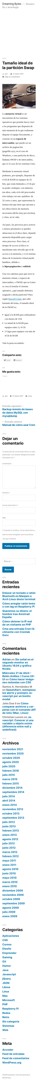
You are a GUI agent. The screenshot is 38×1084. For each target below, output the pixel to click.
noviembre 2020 (13, 753)
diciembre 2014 (12, 787)
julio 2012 (8, 843)
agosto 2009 (10, 907)
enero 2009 (9, 916)
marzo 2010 (10, 882)
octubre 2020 (11, 757)
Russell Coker (14, 298)
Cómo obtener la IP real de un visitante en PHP (17, 623)
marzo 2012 (9, 852)
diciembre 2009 (12, 890)
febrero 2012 (10, 856)
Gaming (7, 957)
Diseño (6, 948)
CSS (5, 940)
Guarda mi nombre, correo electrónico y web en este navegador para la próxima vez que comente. (18, 534)
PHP (5, 1004)
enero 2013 (9, 834)
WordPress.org (11, 1062)
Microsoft (8, 1000)
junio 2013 (9, 826)
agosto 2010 (10, 869)
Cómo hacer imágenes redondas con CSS (18, 681)
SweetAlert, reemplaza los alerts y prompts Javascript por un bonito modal (19, 694)
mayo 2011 (9, 860)
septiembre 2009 (13, 903)
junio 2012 (9, 847)
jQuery (6, 978)
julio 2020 (8, 766)
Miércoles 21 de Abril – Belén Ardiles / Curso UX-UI (18, 676)
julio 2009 (8, 911)
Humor (6, 965)
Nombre (6, 493)
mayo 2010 (9, 877)
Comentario (6, 464)
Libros (6, 987)
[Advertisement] (19, 31)
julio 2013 (8, 822)
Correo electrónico (10, 505)
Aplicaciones (10, 935)
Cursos (7, 944)
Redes (6, 1013)
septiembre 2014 (13, 792)
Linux (30, 396)
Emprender (9, 953)
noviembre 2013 (12, 809)
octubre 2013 (10, 813)
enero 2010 (9, 886)
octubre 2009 (11, 899)
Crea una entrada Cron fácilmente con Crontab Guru (18, 632)
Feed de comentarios (15, 1058)
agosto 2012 (10, 839)
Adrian (6, 659)
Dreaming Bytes (11, 3)
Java (5, 970)
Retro (5, 1017)
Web (4, 518)
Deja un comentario (12, 77)
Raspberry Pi (10, 1008)
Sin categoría (10, 1021)
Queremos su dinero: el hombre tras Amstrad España (17, 614)
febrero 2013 (10, 830)
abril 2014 (8, 800)
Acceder (7, 1049)
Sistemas (8, 1025)
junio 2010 (9, 873)
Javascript (9, 974)
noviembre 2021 (12, 749)
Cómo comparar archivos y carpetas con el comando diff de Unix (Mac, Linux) (19, 708)
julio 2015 (8, 774)
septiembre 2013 (13, 817)
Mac (5, 995)
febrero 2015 (10, 783)
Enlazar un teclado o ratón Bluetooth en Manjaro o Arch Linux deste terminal (18, 596)
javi (6, 74)
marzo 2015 (9, 779)
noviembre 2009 (13, 894)
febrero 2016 (10, 770)
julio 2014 (8, 796)
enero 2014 (9, 804)
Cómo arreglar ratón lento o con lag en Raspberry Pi (18, 605)
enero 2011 (9, 864)
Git (4, 961)
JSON (5, 983)
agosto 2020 (10, 762)
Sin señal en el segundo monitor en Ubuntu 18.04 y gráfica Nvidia (17, 664)
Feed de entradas (13, 1053)
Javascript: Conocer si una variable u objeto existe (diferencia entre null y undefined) (17, 723)
